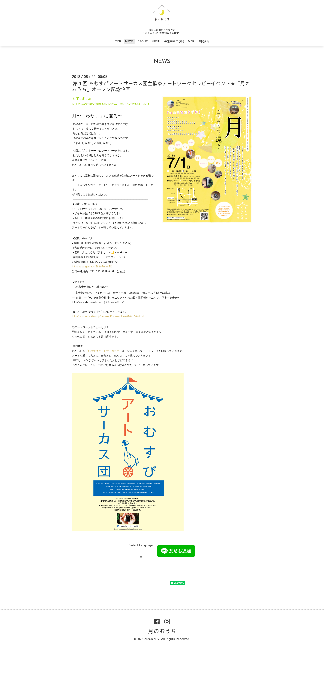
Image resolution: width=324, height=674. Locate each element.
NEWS (129, 41)
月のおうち (162, 631)
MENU (156, 41)
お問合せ (204, 41)
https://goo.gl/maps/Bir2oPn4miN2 (92, 266)
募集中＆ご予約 (174, 41)
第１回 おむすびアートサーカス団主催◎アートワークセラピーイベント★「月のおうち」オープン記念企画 (161, 86)
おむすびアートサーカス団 (103, 351)
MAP (191, 41)
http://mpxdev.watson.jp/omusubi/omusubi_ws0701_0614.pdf (108, 316)
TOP (118, 41)
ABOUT (143, 41)
